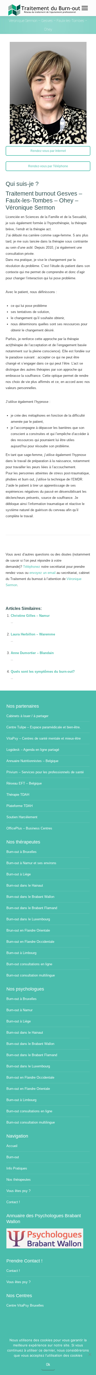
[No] (89, 1354)
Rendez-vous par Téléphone (48, 166)
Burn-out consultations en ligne (29, 964)
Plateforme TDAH (19, 806)
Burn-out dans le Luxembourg (28, 919)
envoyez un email (42, 573)
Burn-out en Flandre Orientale (28, 1089)
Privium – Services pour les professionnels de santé (45, 772)
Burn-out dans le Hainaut (24, 885)
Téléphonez (31, 567)
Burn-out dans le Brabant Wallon (30, 897)
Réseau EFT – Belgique (24, 783)
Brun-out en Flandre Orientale (28, 930)
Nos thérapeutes (18, 1179)
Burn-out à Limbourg (21, 953)
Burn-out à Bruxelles (21, 852)
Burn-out (12, 1157)
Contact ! (13, 1202)
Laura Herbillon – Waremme (33, 634)
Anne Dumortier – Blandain (32, 653)
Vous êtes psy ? (18, 1191)
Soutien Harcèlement (21, 817)
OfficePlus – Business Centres (29, 828)
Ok (48, 1364)
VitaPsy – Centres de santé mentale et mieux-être (43, 738)
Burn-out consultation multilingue (30, 975)
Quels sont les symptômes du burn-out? (43, 671)
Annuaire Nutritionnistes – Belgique (32, 761)
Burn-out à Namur (19, 1010)
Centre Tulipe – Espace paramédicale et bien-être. (43, 727)
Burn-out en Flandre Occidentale (30, 942)
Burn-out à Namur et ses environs (31, 863)
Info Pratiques (16, 1168)
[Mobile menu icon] (84, 8)
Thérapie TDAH (17, 795)
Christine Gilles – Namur (30, 616)
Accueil (11, 1146)
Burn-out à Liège (18, 874)
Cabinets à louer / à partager (27, 716)
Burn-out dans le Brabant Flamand (31, 908)
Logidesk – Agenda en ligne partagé (32, 750)
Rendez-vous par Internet (48, 151)
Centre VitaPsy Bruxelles (25, 1305)
